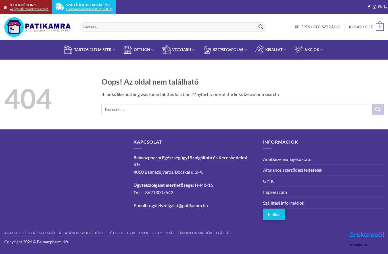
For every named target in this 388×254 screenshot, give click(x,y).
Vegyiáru (181, 49)
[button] (318, 27)
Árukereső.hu (359, 245)
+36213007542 (158, 192)
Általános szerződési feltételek (292, 170)
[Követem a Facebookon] (369, 7)
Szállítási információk (283, 202)
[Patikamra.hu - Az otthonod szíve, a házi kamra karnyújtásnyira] (37, 27)
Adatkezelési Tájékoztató (287, 159)
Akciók (311, 49)
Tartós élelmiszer (93, 49)
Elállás (274, 214)
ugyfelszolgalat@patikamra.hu (178, 205)
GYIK (268, 181)
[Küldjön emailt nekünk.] (379, 7)
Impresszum (275, 192)
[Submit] (261, 27)
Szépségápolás (228, 49)
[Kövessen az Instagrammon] (374, 7)
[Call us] (385, 7)
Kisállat (274, 49)
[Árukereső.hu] (367, 236)
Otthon (142, 49)
